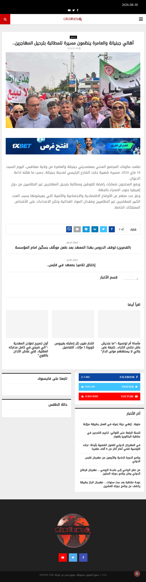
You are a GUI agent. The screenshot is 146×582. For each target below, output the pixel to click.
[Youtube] (63, 557)
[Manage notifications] (137, 574)
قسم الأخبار (108, 277)
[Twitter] (73, 557)
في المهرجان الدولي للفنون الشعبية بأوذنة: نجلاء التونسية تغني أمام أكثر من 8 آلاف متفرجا (111, 447)
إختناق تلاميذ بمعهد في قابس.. (71, 265)
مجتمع (73, 37)
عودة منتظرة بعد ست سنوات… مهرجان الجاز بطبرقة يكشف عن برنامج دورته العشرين (110, 484)
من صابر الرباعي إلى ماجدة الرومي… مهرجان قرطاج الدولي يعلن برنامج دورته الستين (110, 471)
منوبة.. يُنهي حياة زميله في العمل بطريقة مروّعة (111, 424)
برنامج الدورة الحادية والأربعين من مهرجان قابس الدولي (112, 459)
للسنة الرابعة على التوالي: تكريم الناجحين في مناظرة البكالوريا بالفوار (113, 434)
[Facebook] (83, 557)
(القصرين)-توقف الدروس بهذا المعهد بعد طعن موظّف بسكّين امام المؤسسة (73, 247)
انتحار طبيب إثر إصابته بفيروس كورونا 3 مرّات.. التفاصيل (74, 345)
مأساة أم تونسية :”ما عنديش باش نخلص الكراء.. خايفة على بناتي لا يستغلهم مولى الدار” (120, 347)
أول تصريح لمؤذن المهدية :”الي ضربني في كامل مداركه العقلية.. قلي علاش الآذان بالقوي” (28, 349)
